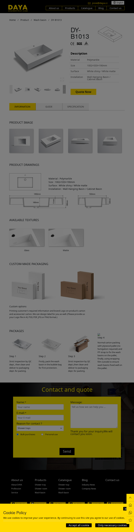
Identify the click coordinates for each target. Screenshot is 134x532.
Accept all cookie (79, 525)
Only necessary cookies (112, 525)
